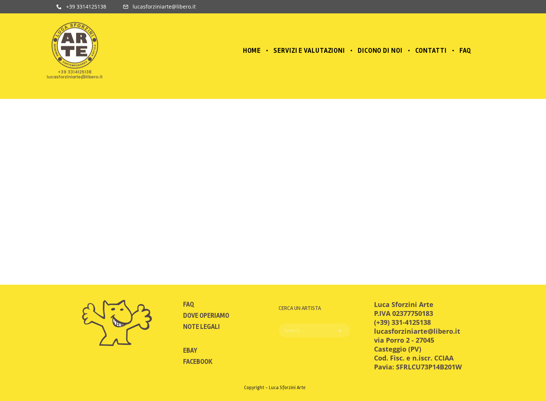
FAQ (188, 304)
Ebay (190, 350)
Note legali (201, 327)
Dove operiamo (206, 315)
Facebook (197, 362)
